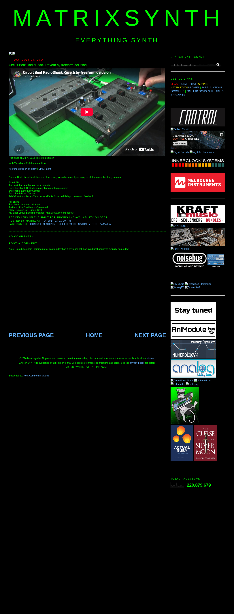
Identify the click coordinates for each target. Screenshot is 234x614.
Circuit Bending (42, 224)
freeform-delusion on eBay (23, 168)
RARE (204, 87)
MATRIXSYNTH (118, 18)
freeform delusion (72, 224)
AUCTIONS (216, 87)
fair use (150, 358)
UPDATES (193, 87)
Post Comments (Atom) (36, 375)
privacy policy (137, 362)
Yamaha (105, 224)
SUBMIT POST (188, 84)
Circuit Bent (45, 168)
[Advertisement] (198, 555)
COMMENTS (177, 91)
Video (93, 224)
